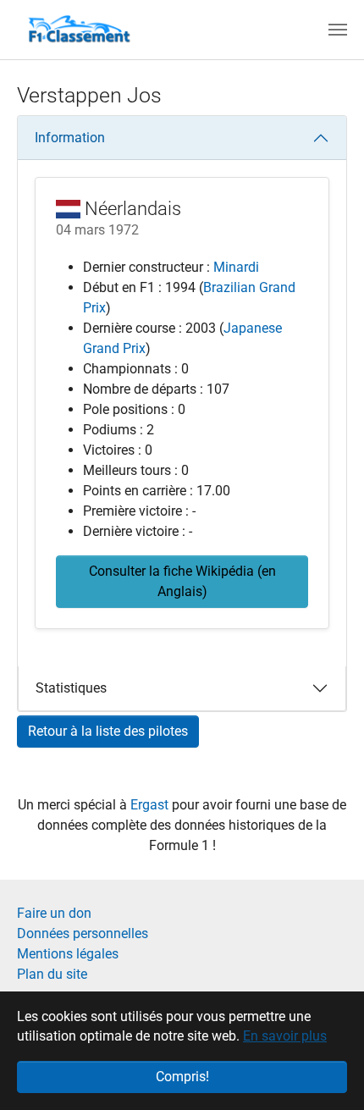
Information (70, 138)
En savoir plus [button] (285, 1036)
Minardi (236, 267)
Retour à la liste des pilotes (108, 731)
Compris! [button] (182, 1077)
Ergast (151, 805)
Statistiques (71, 688)
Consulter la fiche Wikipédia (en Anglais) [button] (182, 581)
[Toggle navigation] (337, 29)
